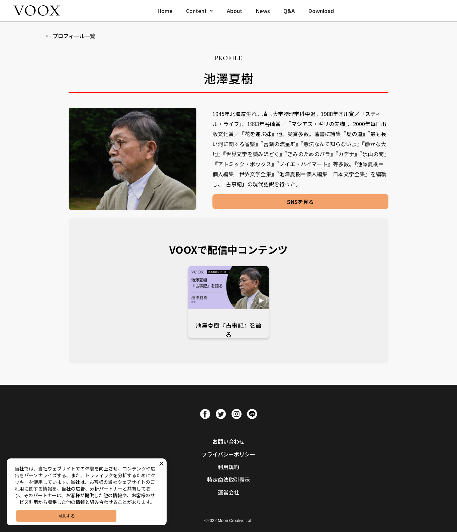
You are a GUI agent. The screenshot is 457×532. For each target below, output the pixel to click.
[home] (36, 10)
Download (321, 11)
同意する (66, 515)
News (263, 11)
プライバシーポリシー (228, 454)
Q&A (289, 11)
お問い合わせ (228, 441)
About (234, 11)
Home (165, 11)
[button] (199, 10)
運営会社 (228, 492)
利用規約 (228, 466)
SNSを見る (300, 202)
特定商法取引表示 (228, 479)
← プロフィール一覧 (70, 36)
